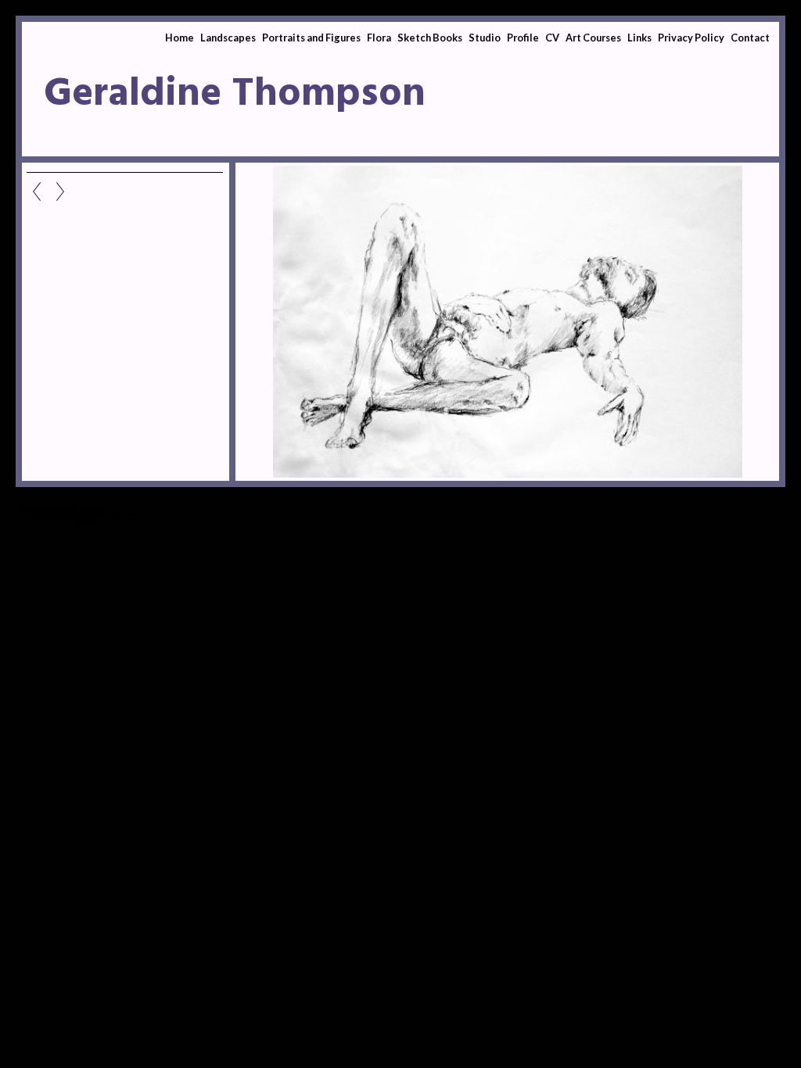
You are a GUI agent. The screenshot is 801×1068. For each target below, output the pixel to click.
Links (639, 37)
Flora (379, 37)
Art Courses (593, 37)
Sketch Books (429, 37)
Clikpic (84, 519)
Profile (523, 37)
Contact (750, 37)
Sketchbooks (117, 513)
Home (179, 37)
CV (552, 37)
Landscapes (228, 37)
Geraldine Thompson (235, 95)
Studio (485, 37)
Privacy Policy (691, 37)
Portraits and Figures (311, 37)
